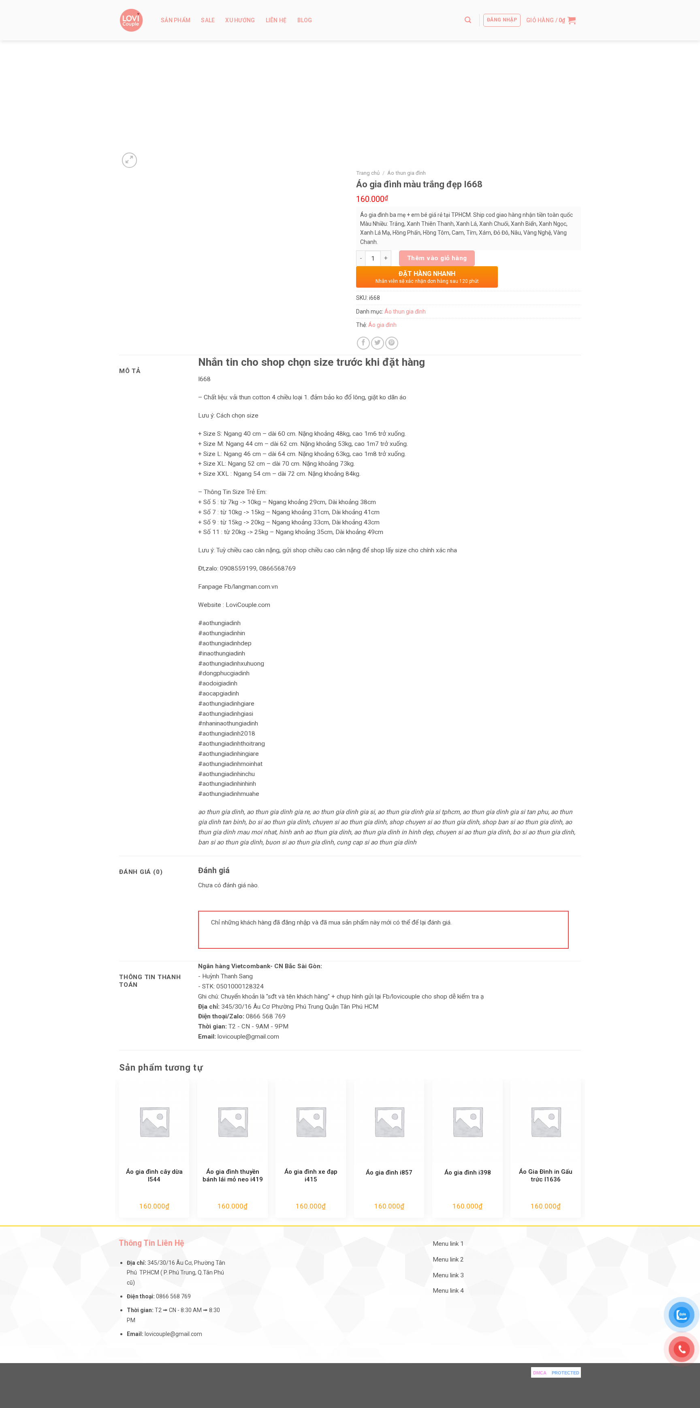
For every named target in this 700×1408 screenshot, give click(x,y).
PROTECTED (565, 1372)
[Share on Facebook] (363, 343)
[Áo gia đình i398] (467, 1121)
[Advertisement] (350, 101)
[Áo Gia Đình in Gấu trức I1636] (545, 1121)
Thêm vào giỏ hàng (437, 258)
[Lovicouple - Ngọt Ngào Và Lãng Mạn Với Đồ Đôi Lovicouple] (131, 20)
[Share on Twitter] (377, 343)
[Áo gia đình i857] (389, 1121)
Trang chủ (368, 173)
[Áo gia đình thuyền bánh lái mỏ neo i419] (232, 1121)
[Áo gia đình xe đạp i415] (310, 1121)
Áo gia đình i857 (389, 1172)
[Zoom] (129, 160)
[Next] (580, 1151)
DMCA (539, 1372)
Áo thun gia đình (406, 173)
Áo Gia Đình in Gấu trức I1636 (545, 1175)
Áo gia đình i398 (467, 1172)
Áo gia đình (382, 325)
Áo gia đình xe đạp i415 (310, 1175)
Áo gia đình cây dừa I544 (154, 1175)
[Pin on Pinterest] (391, 343)
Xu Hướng (240, 20)
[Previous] (119, 1151)
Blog (304, 20)
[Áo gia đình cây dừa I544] (154, 1121)
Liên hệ (276, 20)
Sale (208, 20)
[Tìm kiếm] (467, 20)
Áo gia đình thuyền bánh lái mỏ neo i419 (233, 1175)
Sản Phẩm (175, 20)
